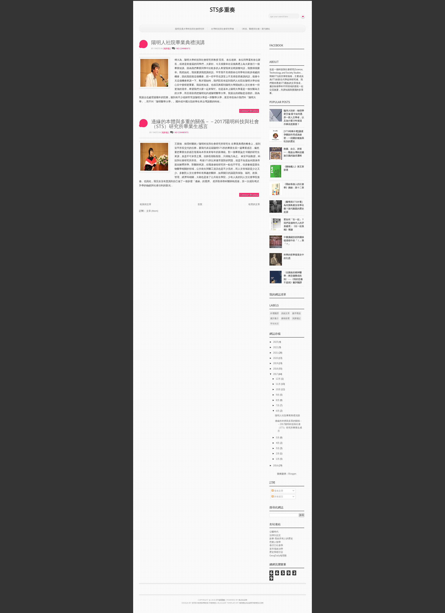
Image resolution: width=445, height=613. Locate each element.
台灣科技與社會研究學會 (222, 28)
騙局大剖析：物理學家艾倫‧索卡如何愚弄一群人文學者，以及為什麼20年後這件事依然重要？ (294, 117)
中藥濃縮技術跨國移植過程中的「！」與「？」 (294, 240)
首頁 (200, 204)
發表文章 (278, 490)
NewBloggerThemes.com (251, 603)
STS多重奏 (222, 9)
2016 (275, 465)
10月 (278, 389)
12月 (278, 378)
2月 (278, 453)
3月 (278, 448)
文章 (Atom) (152, 210)
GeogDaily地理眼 (278, 555)
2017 (275, 374)
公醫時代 (273, 531)
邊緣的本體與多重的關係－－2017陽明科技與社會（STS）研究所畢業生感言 (205, 124)
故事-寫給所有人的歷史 (281, 538)
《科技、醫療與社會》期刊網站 (255, 28)
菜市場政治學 (276, 548)
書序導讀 (296, 313)
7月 (278, 405)
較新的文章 (145, 204)
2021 (275, 352)
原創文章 (285, 313)
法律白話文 (275, 535)
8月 (278, 400)
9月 (278, 394)
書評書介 (274, 318)
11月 (278, 384)
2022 (275, 347)
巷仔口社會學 (276, 545)
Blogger (292, 473)
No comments (183, 48)
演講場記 (167, 48)
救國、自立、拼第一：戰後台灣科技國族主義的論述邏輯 (294, 152)
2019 (275, 363)
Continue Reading (249, 110)
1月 (278, 458)
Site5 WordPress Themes (204, 603)
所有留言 (278, 496)
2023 (275, 341)
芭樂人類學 (275, 542)
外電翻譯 (274, 313)
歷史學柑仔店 (276, 552)
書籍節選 (285, 318)
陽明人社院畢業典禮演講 (178, 42)
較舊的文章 (254, 204)
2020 (275, 358)
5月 (278, 437)
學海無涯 (274, 323)
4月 (278, 442)
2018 (275, 368)
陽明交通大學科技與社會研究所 (189, 28)
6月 (278, 410)
